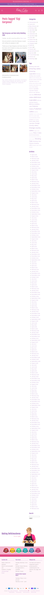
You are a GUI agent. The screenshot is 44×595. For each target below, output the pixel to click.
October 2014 (35, 403)
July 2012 (33, 455)
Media (30, 45)
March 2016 (34, 372)
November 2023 (35, 210)
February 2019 (35, 309)
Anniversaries (32, 22)
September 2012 (35, 451)
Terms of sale (33, 592)
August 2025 (34, 170)
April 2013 (34, 437)
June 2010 (34, 501)
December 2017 (35, 334)
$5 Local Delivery (22, 6)
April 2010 (34, 504)
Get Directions (34, 6)
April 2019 (34, 305)
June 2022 (34, 242)
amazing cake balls (34, 66)
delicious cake (32, 92)
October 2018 (35, 317)
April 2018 (34, 326)
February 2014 (35, 418)
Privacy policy (18, 592)
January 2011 (34, 489)
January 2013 (34, 443)
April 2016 (34, 370)
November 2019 (35, 294)
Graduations (32, 41)
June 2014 (34, 411)
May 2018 (33, 325)
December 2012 (35, 445)
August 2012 (34, 453)
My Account (28, 6)
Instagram (31, 43)
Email (3, 573)
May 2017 (33, 348)
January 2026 (34, 160)
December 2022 (35, 231)
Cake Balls (32, 30)
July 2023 (33, 217)
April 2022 (34, 246)
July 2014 (33, 409)
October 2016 (35, 359)
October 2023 (35, 212)
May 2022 (34, 244)
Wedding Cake (14, 82)
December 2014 (35, 399)
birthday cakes (32, 83)
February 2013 (35, 441)
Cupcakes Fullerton (33, 90)
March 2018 (34, 328)
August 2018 (34, 321)
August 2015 (34, 384)
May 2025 (34, 175)
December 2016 (35, 357)
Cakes (30, 31)
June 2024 (34, 196)
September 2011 (35, 474)
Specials (31, 53)
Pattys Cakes (23, 38)
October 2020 (35, 277)
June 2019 (34, 304)
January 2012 (34, 466)
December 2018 (35, 313)
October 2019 (35, 296)
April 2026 (34, 154)
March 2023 (34, 225)
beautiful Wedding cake (36, 77)
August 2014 (34, 407)
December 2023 (35, 208)
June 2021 (34, 263)
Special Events (33, 51)
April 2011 (34, 483)
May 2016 (33, 369)
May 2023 (34, 221)
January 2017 (34, 355)
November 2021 (35, 256)
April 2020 (34, 284)
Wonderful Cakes (35, 145)
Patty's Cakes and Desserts (13, 590)
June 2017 (34, 346)
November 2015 (35, 380)
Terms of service (26, 592)
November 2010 (35, 493)
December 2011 (35, 468)
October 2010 (35, 495)
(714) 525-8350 (40, 6)
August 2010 (34, 497)
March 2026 (34, 156)
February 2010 (35, 508)
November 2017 (35, 336)
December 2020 (35, 273)
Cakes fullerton (36, 85)
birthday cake (36, 81)
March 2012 (34, 462)
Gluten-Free (32, 39)
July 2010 (33, 499)
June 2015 (34, 388)
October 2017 (35, 338)
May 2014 (33, 413)
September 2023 (35, 214)
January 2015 (34, 397)
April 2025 (34, 177)
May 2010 (34, 502)
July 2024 (33, 195)
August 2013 (34, 430)
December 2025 (35, 162)
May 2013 (33, 436)
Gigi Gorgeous (18, 79)
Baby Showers (33, 26)
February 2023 (35, 227)
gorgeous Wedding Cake (11, 81)
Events (31, 37)
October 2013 (35, 426)
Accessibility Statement (35, 590)
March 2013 (34, 439)
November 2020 (35, 275)
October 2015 (35, 382)
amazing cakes (35, 69)
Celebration (32, 33)
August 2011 (34, 476)
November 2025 (35, 164)
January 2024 (34, 206)
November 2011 (35, 470)
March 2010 (34, 506)
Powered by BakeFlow (23, 590)
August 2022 (34, 239)
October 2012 (35, 449)
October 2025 (35, 166)
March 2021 (34, 267)
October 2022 (35, 235)
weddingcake (20, 82)
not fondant (8, 82)
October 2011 (34, 472)
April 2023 (34, 223)
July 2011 (33, 478)
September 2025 (35, 168)
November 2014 (35, 401)
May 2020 (34, 282)
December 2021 (35, 254)
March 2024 (34, 202)
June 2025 (34, 173)
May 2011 (33, 481)
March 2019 (34, 307)
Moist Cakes (32, 121)
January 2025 (34, 183)
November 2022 (35, 233)
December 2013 (35, 422)
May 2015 (33, 390)
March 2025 (34, 179)
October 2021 (35, 258)
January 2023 (34, 229)
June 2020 (34, 281)
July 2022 (33, 240)
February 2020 (35, 288)
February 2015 (35, 395)
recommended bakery (34, 134)
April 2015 (34, 391)
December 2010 (35, 491)
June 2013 (34, 434)
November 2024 (35, 187)
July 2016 (33, 365)
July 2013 (33, 432)
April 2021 (34, 265)
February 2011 (35, 487)
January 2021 (34, 271)
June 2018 (34, 323)
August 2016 (34, 363)
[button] (2, 10)
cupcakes (35, 88)
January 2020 (35, 290)
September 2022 (35, 237)
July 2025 (33, 172)
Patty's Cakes (37, 133)
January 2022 (34, 252)
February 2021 (35, 269)
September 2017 (35, 340)
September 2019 (35, 298)
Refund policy (12, 592)
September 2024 (35, 191)
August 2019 (34, 300)
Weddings (8, 84)
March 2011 (34, 485)
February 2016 (35, 374)
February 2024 (35, 204)
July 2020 (34, 279)
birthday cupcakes (38, 83)
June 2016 (34, 367)
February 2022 (35, 250)
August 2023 (34, 216)
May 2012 (33, 458)
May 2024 (34, 198)
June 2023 (34, 219)
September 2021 (35, 260)
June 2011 (34, 480)
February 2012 (35, 464)
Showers (31, 49)
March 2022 (34, 248)
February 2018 (35, 330)
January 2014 (34, 420)
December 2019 (35, 292)
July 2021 (33, 261)
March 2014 (34, 416)
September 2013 (35, 428)
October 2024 (35, 189)
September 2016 (35, 361)
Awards (31, 24)
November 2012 (35, 447)
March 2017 (34, 351)
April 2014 (34, 414)
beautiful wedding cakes (34, 79)
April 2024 (34, 200)
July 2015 (33, 386)
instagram (31, 119)
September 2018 (35, 319)
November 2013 (35, 424)
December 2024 (35, 185)
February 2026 (35, 158)
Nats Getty (19, 81)
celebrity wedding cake (9, 79)
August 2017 (34, 342)
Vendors (31, 56)
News (30, 47)
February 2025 (35, 181)
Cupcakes (31, 35)
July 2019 (33, 302)
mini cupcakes (36, 119)
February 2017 (35, 353)
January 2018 (34, 332)
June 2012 (34, 457)
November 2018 (35, 315)
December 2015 (35, 378)
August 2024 (34, 193)
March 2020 (34, 286)
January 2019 (34, 311)
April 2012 (34, 460)
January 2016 (34, 376)
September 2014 (35, 405)
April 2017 (34, 349)
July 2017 (33, 344)
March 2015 (34, 393)
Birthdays (31, 28)
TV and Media (33, 54)
